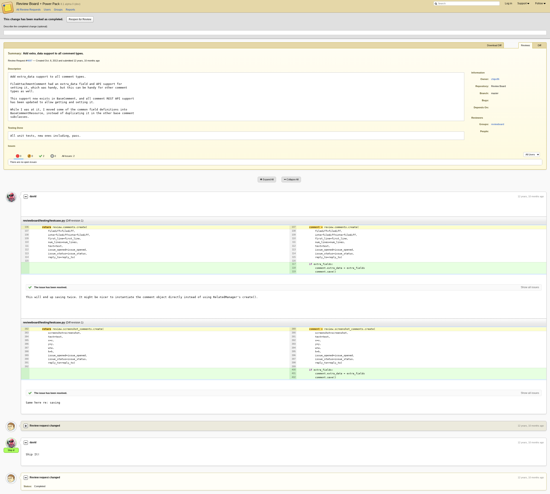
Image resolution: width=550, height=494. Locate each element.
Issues (11, 146)
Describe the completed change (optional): (26, 26)
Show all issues (530, 287)
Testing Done (15, 128)
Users (47, 9)
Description (18, 68)
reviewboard (497, 124)
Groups (58, 9)
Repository (481, 86)
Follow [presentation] (539, 3)
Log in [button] (508, 3)
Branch (484, 93)
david (33, 196)
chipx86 (495, 79)
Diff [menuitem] (539, 45)
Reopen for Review (80, 19)
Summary (14, 53)
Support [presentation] (522, 3)
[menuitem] (524, 3)
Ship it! (11, 450)
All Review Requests (28, 9)
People (484, 131)
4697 (29, 60)
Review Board (38, 4)
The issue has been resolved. (50, 287)
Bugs (485, 100)
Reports (70, 9)
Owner (484, 79)
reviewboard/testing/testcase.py (44, 220)
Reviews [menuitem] (525, 45)
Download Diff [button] (494, 45)
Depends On (481, 107)
